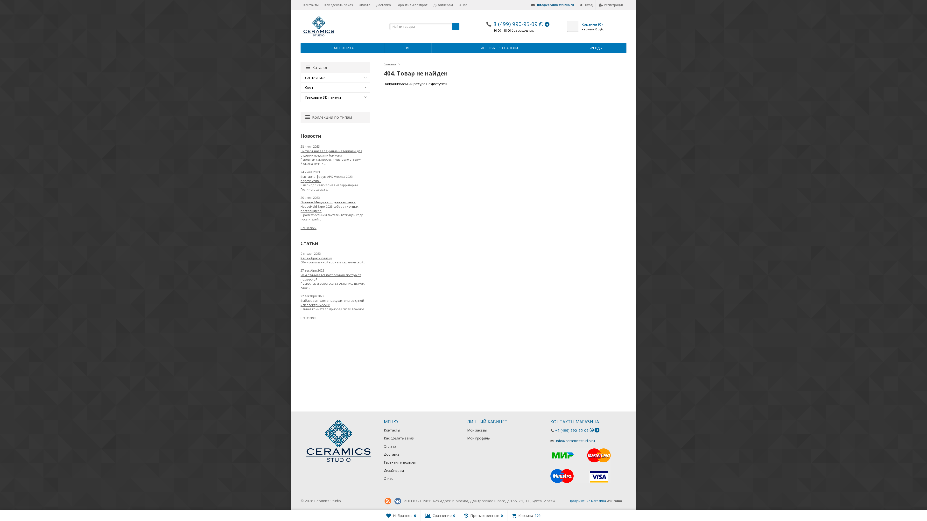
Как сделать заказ (338, 5)
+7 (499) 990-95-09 (572, 430)
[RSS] (388, 501)
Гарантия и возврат (412, 5)
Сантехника (342, 48)
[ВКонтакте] (397, 501)
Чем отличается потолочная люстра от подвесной (331, 277)
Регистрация (614, 5)
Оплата (364, 5)
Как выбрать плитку (316, 258)
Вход (589, 5)
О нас (463, 5)
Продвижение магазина (587, 501)
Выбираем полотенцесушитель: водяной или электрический (332, 302)
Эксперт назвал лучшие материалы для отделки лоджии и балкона (331, 153)
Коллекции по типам (332, 117)
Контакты (311, 5)
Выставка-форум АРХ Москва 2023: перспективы (327, 178)
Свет (408, 48)
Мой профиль (478, 438)
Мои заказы (477, 430)
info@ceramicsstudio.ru (555, 5)
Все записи (308, 228)
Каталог (320, 67)
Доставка (383, 5)
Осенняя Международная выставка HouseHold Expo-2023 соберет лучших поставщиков (329, 206)
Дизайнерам (443, 5)
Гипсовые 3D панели (498, 48)
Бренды (596, 48)
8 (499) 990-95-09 (515, 23)
